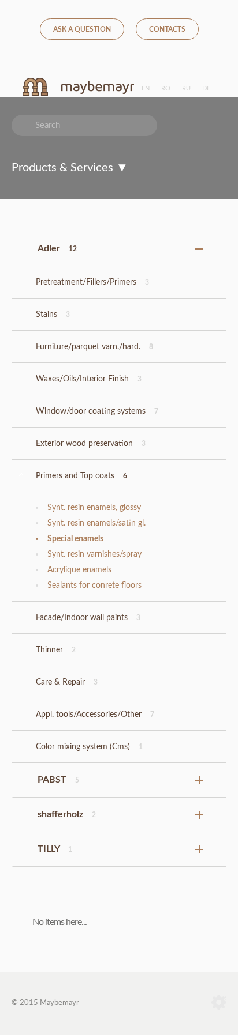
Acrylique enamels (79, 570)
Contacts (167, 29)
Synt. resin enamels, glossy (94, 508)
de (206, 88)
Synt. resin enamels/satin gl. (96, 523)
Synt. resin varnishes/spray (94, 554)
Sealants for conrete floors (94, 585)
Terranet (218, 1003)
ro (165, 88)
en (146, 88)
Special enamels (75, 539)
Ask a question (82, 29)
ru (186, 88)
